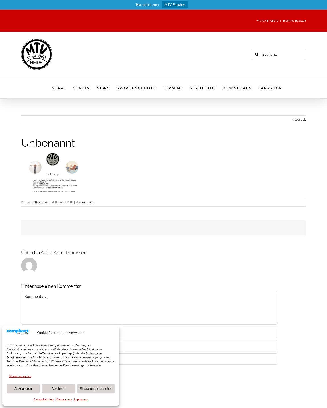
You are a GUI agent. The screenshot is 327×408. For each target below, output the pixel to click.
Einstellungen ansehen (96, 388)
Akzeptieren (23, 388)
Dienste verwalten (20, 376)
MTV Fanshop (175, 4)
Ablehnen (58, 388)
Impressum (81, 399)
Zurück (300, 119)
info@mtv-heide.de (294, 20)
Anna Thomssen (37, 202)
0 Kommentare (86, 202)
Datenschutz (64, 399)
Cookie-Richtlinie (44, 399)
